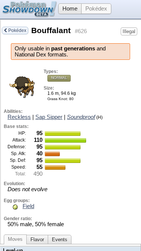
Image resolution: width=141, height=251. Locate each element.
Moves (15, 239)
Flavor (37, 239)
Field (28, 206)
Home (69, 9)
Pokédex (96, 9)
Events (59, 239)
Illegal (129, 31)
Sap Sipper (48, 117)
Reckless (19, 117)
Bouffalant (51, 30)
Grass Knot (57, 99)
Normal (59, 78)
